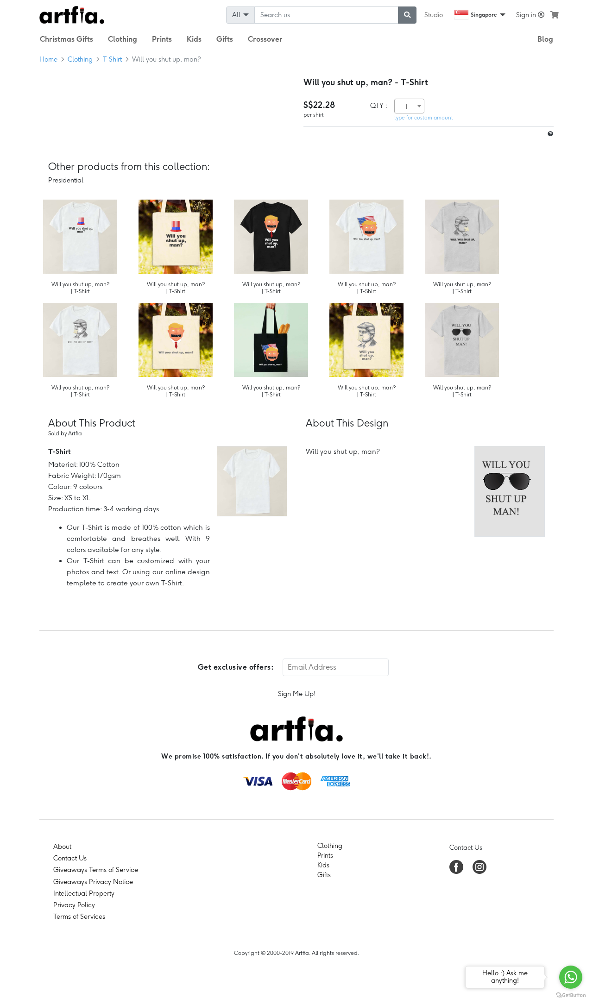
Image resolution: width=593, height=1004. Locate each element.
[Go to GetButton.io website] (571, 995)
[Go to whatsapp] (570, 977)
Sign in (527, 15)
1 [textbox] (406, 106)
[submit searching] (407, 15)
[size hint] (549, 134)
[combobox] (409, 106)
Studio (433, 15)
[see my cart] (554, 14)
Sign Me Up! (296, 694)
